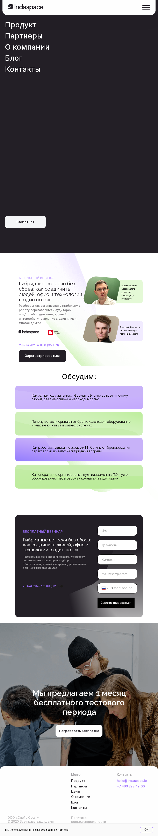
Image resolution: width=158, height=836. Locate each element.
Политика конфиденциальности (88, 820)
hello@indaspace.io (132, 781)
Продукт (21, 24)
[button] (25, 222)
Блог (13, 58)
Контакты (23, 69)
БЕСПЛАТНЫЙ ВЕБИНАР (43, 531)
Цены (75, 791)
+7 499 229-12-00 (131, 786)
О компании (27, 46)
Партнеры (24, 35)
